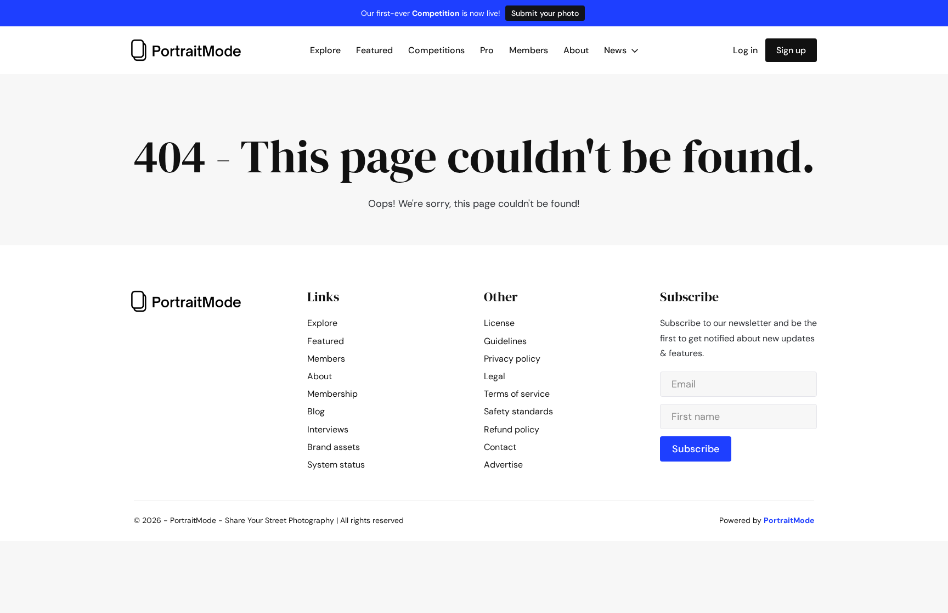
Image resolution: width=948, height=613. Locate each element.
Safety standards (518, 411)
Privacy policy (512, 358)
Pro (487, 50)
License (499, 323)
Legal (494, 376)
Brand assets (333, 447)
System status (336, 464)
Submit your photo (545, 13)
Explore (325, 50)
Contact (500, 447)
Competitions (436, 50)
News (616, 50)
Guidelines (505, 341)
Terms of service (517, 394)
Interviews (327, 429)
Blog (316, 411)
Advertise (503, 464)
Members (528, 50)
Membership (332, 394)
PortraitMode (789, 520)
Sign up (791, 50)
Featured (374, 50)
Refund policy (511, 429)
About (576, 50)
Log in (745, 50)
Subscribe (695, 448)
